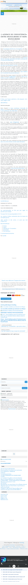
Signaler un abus (5, 547)
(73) (4, 498)
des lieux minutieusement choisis (9, 65)
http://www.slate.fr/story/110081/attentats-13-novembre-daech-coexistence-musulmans (14, 289)
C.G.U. (11, 547)
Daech (4, 227)
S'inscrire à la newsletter (6, 298)
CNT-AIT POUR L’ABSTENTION (8, 469)
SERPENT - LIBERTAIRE (14, 5)
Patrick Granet (11, 409)
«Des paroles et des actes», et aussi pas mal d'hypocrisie (14, 220)
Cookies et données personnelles (13, 548)
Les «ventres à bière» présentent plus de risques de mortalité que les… (14, 217)
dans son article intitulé (13, 141)
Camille (4, 235)
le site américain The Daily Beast (9, 110)
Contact (23, 546)
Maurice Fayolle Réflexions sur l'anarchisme (11, 479)
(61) (4, 499)
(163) (4, 495)
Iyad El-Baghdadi (14, 122)
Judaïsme (3, 472)
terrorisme (6, 229)
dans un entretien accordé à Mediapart (14, 77)
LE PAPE (3, 476)
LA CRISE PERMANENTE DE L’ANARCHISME (11, 475)
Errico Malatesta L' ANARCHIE (8, 471)
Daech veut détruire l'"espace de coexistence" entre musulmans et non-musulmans (14, 280)
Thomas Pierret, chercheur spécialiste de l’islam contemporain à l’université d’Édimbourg (14, 59)
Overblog (22, 542)
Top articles (18, 546)
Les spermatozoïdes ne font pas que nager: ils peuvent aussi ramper (14, 211)
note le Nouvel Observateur (18, 168)
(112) (3, 497)
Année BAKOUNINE (6, 463)
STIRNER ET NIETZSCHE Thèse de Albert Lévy (11, 488)
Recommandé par (5, 223)
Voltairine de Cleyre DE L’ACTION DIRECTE (11, 489)
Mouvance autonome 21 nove (8, 482)
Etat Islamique (6, 231)
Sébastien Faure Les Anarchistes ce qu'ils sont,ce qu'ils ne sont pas (13, 486)
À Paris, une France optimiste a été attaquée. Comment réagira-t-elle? (14, 99)
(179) (4, 494)
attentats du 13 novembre (9, 228)
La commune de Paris (6, 474)
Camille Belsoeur (5, 201)
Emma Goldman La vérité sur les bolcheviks (11, 470)
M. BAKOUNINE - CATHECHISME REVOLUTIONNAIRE (13, 480)
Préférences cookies (24, 548)
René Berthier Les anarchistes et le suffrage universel (14, 484)
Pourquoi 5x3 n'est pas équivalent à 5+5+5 (11, 214)
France (5, 226)
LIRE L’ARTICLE (4, 102)
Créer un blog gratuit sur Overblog (8, 546)
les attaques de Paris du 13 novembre (13, 49)
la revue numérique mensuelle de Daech (14, 108)
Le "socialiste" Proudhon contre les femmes (11, 478)
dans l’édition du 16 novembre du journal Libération (14, 72)
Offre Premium (2, 548)
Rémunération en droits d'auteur (19, 547)
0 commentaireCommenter (7, 233)
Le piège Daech (12, 76)
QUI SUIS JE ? (4, 483)
